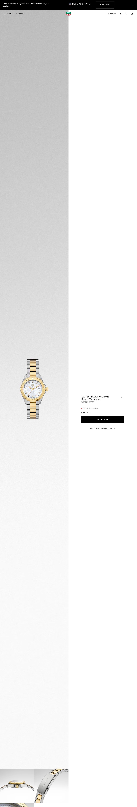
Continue (107, 5)
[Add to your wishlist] (122, 397)
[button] (126, 14)
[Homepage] (68, 14)
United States (79, 4)
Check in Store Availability (102, 429)
